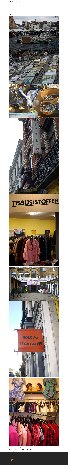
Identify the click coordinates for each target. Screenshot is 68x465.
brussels (19, 449)
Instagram (12, 461)
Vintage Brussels (34, 449)
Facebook (12, 459)
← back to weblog (11, 451)
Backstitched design (14, 449)
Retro (30, 449)
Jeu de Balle (23, 449)
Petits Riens (27, 449)
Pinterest (12, 460)
